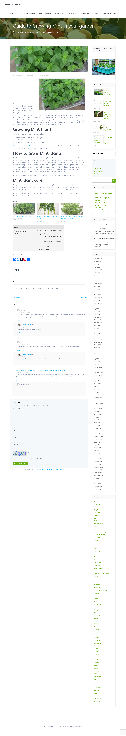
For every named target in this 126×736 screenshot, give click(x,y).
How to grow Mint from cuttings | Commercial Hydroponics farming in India (40, 370)
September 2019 (98, 286)
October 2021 (98, 272)
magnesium (97, 604)
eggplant (96, 543)
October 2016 (98, 297)
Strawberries (97, 685)
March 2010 (97, 428)
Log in (95, 165)
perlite (96, 632)
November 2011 (98, 375)
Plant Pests (97, 640)
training (96, 693)
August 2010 (97, 414)
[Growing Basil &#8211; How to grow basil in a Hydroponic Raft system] (72, 209)
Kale (95, 596)
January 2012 (97, 370)
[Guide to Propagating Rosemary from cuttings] (48, 209)
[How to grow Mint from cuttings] (24, 209)
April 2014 (97, 334)
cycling (96, 540)
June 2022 (97, 264)
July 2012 (96, 359)
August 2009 (97, 447)
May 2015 (97, 314)
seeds (95, 673)
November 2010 (98, 406)
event (95, 548)
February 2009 (98, 461)
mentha (50, 288)
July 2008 (96, 478)
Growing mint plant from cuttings (26, 146)
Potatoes (96, 648)
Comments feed (98, 171)
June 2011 (97, 389)
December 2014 (98, 320)
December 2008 (98, 467)
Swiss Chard (97, 687)
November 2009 (98, 439)
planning (96, 637)
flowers (96, 554)
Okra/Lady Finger (99, 615)
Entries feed (97, 168)
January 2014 (97, 336)
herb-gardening (37, 288)
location (96, 601)
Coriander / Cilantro (99, 535)
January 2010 (97, 434)
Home (11, 13)
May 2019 (97, 289)
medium (96, 607)
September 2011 (98, 381)
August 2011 (97, 384)
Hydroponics (97, 587)
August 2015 (97, 306)
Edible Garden (71, 13)
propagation (97, 654)
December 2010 (98, 403)
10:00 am (43, 75)
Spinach (96, 682)
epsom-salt (97, 546)
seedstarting (97, 676)
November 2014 (98, 322)
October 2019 (98, 284)
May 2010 (97, 422)
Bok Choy (97, 526)
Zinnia (95, 704)
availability (97, 515)
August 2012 (97, 356)
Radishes (96, 657)
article (95, 507)
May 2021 (97, 278)
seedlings (96, 671)
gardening (97, 565)
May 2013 (97, 347)
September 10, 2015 (31, 75)
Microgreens (97, 610)
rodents (96, 660)
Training (48, 13)
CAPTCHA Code (36, 458)
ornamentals (97, 621)
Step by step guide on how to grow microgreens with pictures (104, 233)
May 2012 (97, 364)
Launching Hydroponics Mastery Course (108, 92)
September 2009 (98, 445)
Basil (95, 518)
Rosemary (97, 662)
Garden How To (98, 562)
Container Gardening (100, 532)
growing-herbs (18, 288)
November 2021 (98, 270)
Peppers (96, 629)
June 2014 (97, 331)
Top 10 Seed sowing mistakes (107, 103)
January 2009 (97, 464)
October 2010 (98, 409)
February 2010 (98, 431)
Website (15, 444)
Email (15, 437)
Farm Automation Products (26, 13)
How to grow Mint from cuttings (22, 216)
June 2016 (97, 300)
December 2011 (98, 372)
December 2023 (98, 258)
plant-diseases (98, 643)
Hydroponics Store (109, 13)
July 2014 (96, 328)
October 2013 (98, 339)
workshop (97, 701)
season (96, 665)
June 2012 (97, 361)
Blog (40, 13)
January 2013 (97, 350)
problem (96, 651)
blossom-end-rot (98, 523)
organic (96, 618)
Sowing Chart (59, 13)
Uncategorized (98, 696)
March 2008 (97, 484)
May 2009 (97, 456)
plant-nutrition (98, 646)
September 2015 (98, 303)
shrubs (96, 679)
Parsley (96, 626)
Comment (16, 409)
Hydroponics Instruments (101, 590)
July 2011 (96, 386)
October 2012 (98, 353)
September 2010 (98, 411)
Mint (14, 276)
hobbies (96, 582)
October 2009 (98, 442)
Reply (18, 320)
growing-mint (27, 288)
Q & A (96, 13)
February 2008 (98, 486)
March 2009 (97, 459)
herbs (44, 288)
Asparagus (97, 512)
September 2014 (98, 325)
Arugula (96, 510)
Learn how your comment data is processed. (48, 469)
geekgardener (18, 75)
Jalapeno (96, 593)
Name (15, 430)
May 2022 (97, 267)
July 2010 (96, 417)
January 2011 (97, 400)
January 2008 (97, 489)
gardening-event (98, 568)
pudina (56, 288)
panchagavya (97, 623)
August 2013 (97, 345)
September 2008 (98, 475)
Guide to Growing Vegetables (102, 573)
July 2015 (96, 309)
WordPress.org (98, 174)
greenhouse (97, 571)
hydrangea (97, 585)
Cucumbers (97, 537)
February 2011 (98, 397)
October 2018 (98, 292)
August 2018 (97, 295)
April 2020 (97, 281)
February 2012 (98, 367)
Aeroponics (97, 501)
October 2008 (98, 473)
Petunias (96, 635)
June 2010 (97, 420)
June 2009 (97, 453)
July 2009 (96, 450)
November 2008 (98, 470)
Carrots (96, 529)
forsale (96, 557)
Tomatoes (97, 690)
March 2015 (97, 317)
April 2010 (97, 425)
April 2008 (97, 481)
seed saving (97, 668)
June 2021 (97, 275)
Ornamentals (85, 13)
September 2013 (98, 342)
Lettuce (96, 598)
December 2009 (98, 436)
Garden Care (97, 560)
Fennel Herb (97, 551)
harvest (96, 576)
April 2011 (97, 392)
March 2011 (97, 395)
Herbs (95, 579)
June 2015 (97, 311)
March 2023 (97, 261)
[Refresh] (29, 452)
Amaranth (97, 504)
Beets (95, 521)
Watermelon (97, 698)
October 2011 (98, 378)
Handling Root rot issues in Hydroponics (108, 128)
